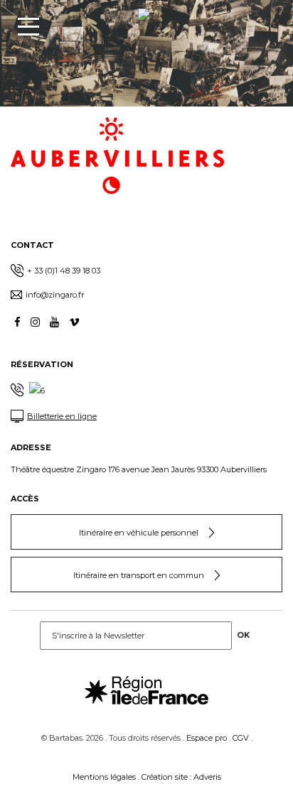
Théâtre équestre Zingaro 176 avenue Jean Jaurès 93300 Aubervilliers (139, 469)
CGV (241, 738)
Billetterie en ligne (62, 416)
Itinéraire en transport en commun (138, 575)
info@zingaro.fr (55, 295)
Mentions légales (104, 777)
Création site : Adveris (181, 777)
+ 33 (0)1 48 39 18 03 (63, 271)
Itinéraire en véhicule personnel (138, 533)
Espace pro (206, 738)
